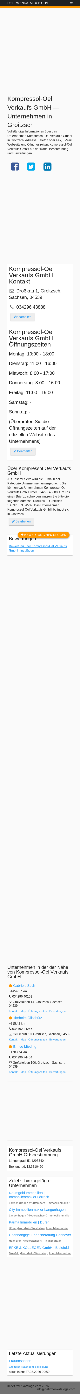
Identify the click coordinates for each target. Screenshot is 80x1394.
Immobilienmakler (59, 1202)
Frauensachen (20, 1361)
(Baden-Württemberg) (32, 1202)
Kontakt (13, 1011)
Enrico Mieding (24, 1046)
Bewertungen (57, 1011)
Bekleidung (41, 1366)
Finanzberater (52, 1240)
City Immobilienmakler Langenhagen (37, 1210)
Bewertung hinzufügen (44, 535)
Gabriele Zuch (24, 986)
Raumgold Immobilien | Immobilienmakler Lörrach (29, 1195)
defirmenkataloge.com (27, 3)
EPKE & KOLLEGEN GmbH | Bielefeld (39, 1248)
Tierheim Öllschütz (27, 1018)
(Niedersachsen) (37, 1215)
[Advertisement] (40, 48)
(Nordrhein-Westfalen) (31, 1228)
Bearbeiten (23, 317)
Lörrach (13, 1202)
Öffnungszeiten (37, 1011)
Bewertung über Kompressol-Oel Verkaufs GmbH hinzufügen (38, 548)
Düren (13, 1228)
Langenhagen (17, 1215)
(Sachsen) (27, 1366)
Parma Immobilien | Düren (29, 1222)
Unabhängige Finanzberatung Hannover (40, 1235)
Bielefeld (14, 1253)
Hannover (15, 1240)
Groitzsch (15, 1366)
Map (23, 1011)
